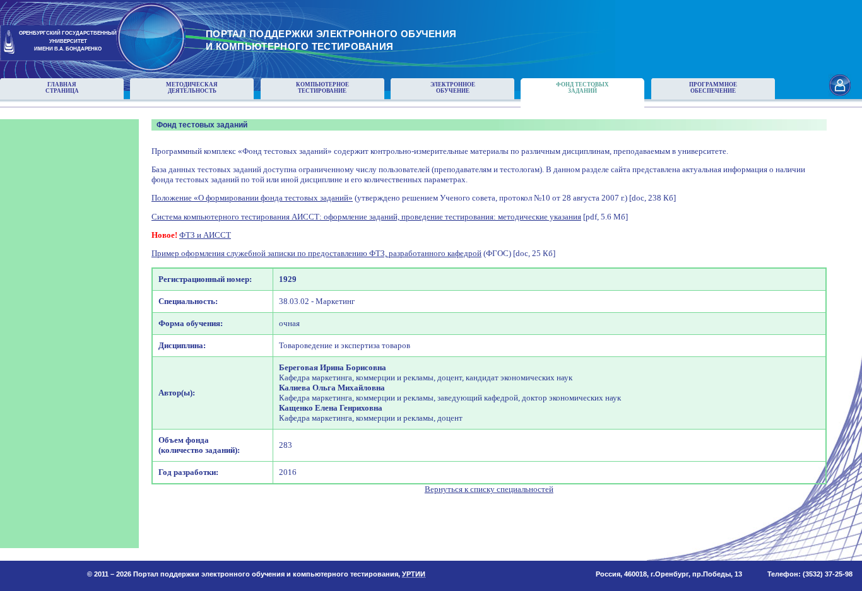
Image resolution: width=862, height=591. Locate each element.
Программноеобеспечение (713, 87)
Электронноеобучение (452, 87)
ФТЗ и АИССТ (205, 235)
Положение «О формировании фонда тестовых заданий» (252, 197)
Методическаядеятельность (192, 87)
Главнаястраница (62, 87)
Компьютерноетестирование (322, 87)
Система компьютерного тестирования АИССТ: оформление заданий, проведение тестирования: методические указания (366, 216)
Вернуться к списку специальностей (489, 489)
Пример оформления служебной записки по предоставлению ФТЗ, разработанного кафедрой (316, 253)
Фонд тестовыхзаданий (582, 87)
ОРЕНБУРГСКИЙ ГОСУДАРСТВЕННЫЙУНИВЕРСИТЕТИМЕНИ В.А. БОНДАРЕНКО (68, 41)
